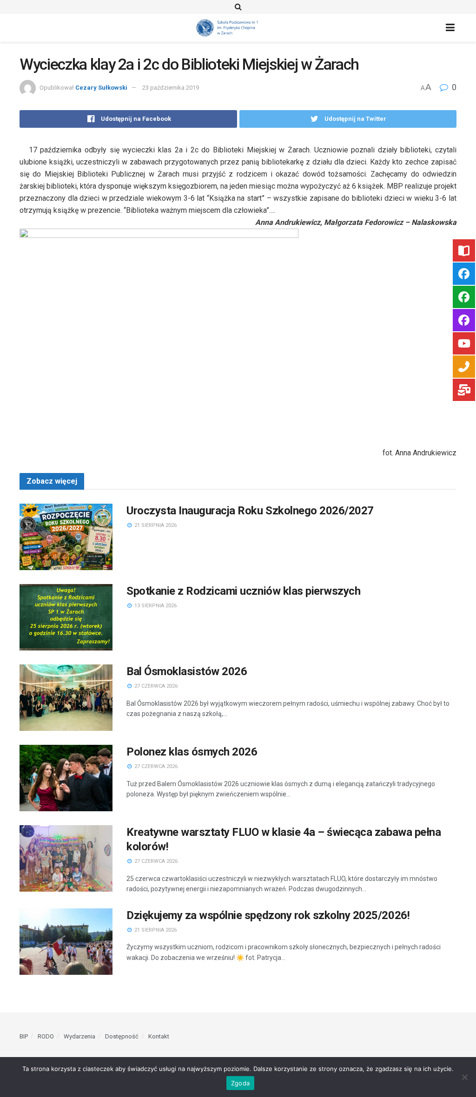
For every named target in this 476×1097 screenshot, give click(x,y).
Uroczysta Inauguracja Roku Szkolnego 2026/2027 (250, 510)
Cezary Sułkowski (101, 87)
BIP (24, 1036)
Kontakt (158, 1036)
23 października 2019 (170, 87)
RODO (46, 1036)
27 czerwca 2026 (155, 686)
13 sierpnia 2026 (155, 606)
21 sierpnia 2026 (155, 525)
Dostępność (122, 1036)
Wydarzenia (79, 1036)
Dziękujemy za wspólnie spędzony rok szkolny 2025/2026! (268, 915)
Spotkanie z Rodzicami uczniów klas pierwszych (243, 591)
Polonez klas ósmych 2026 (191, 751)
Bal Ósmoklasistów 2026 (186, 671)
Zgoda (240, 1083)
